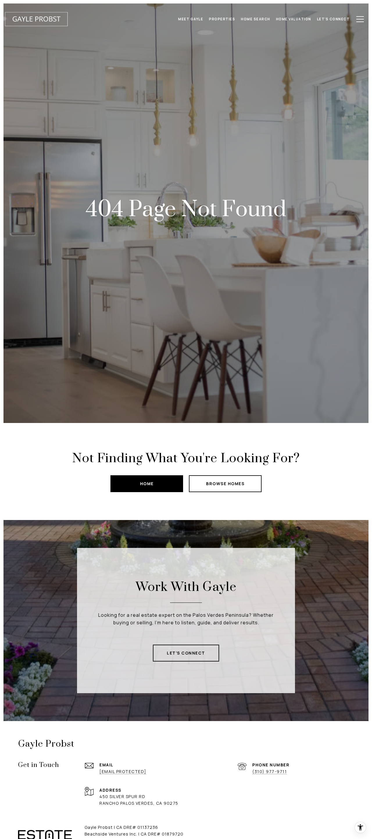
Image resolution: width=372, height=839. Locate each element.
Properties (222, 19)
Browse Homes (225, 483)
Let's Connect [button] (186, 653)
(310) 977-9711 (269, 771)
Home (147, 483)
